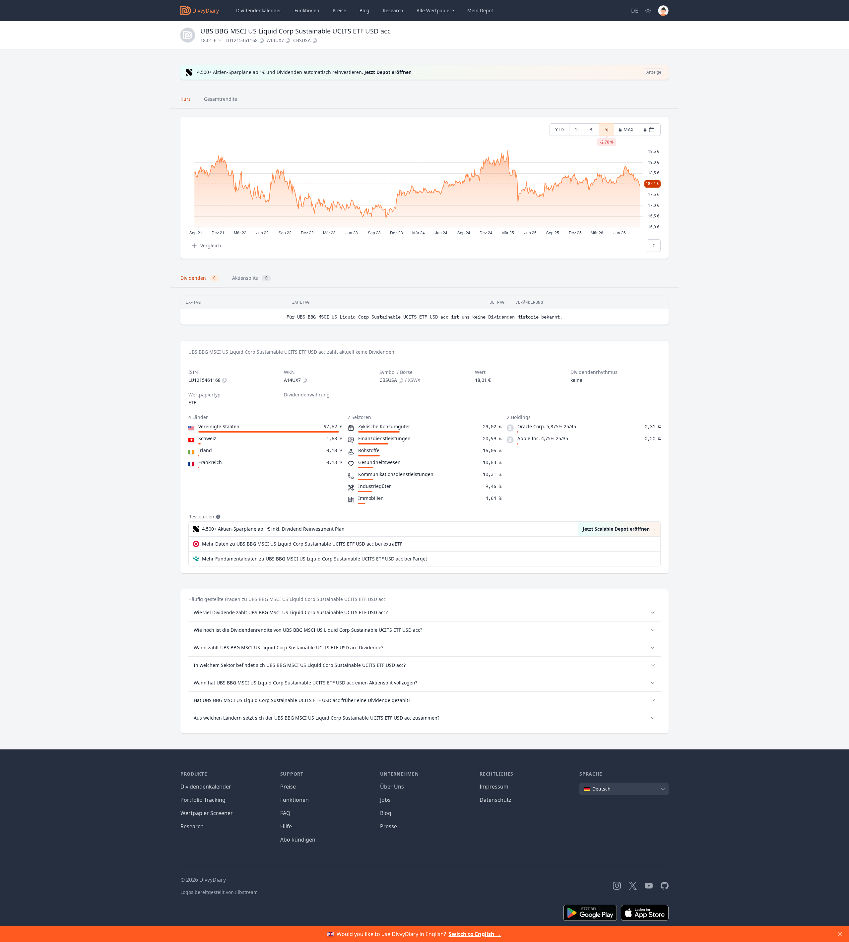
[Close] (839, 934)
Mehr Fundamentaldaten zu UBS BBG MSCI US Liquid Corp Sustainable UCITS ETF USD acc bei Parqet (314, 559)
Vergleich (210, 245)
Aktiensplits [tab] (250, 278)
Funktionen (306, 10)
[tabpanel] (424, 188)
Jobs (385, 799)
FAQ (285, 813)
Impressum (494, 786)
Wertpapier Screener (206, 813)
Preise (339, 10)
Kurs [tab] (185, 99)
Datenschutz (495, 799)
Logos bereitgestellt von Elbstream (219, 892)
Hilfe (286, 826)
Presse (388, 826)
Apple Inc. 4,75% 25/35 (542, 438)
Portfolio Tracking (203, 799)
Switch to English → (475, 934)
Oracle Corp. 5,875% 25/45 (546, 426)
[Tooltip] (217, 516)
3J (592, 129)
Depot (480, 10)
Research (192, 826)
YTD (559, 129)
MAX (628, 129)
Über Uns (392, 786)
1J (577, 129)
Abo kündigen (297, 839)
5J (607, 131)
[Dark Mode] (648, 11)
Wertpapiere (435, 10)
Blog (385, 813)
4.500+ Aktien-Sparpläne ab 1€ (273, 529)
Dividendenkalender (258, 10)
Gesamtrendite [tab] (220, 99)
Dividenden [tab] (198, 278)
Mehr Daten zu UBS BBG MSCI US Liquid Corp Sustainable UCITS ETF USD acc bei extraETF (302, 544)
